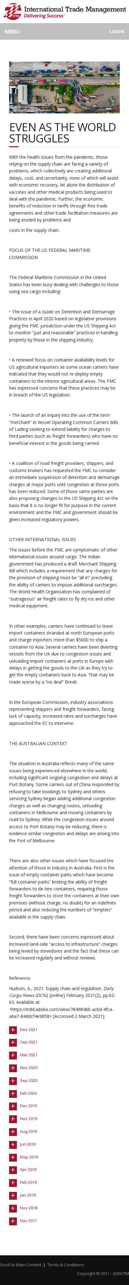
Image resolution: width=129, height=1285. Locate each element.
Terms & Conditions (65, 1265)
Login (116, 31)
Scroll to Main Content (20, 1265)
